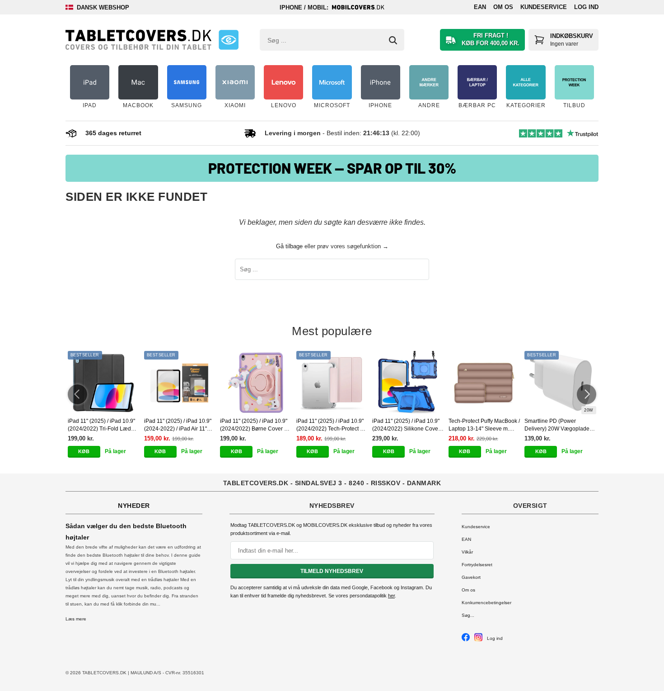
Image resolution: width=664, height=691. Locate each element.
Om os (503, 7)
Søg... (468, 615)
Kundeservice (543, 7)
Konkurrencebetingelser (486, 602)
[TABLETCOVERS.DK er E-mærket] (228, 40)
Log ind (586, 7)
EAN (480, 7)
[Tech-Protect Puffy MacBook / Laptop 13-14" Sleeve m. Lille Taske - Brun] (484, 382)
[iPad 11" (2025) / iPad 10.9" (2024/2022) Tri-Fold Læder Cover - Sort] (104, 382)
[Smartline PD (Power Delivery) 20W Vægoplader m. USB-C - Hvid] (560, 382)
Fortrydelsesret (477, 564)
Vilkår (467, 551)
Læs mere (75, 618)
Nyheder (134, 505)
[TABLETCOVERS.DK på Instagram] (478, 639)
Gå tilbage (289, 246)
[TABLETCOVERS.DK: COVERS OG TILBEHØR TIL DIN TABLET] (138, 40)
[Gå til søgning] (393, 40)
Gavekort (471, 577)
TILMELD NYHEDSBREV (331, 571)
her (391, 595)
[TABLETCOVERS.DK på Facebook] (466, 639)
